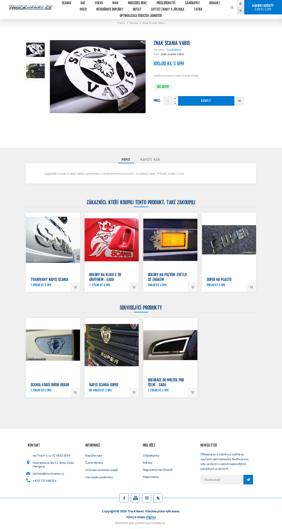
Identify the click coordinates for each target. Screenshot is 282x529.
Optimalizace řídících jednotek (141, 15)
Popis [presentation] (126, 159)
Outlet (137, 9)
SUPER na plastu (219, 280)
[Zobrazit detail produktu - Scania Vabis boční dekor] (53, 345)
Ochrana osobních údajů (101, 470)
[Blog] (157, 497)
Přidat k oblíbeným (239, 101)
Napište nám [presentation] (150, 159)
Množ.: (157, 100)
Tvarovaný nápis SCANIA (49, 280)
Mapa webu (151, 476)
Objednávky (151, 455)
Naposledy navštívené (157, 469)
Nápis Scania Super (104, 385)
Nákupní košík (262, 7)
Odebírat (248, 479)
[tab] (126, 159)
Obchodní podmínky (99, 477)
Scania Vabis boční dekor (50, 385)
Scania (66, 3)
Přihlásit (243, 4)
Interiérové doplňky (109, 9)
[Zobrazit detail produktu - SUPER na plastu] (229, 240)
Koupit (206, 101)
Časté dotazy (94, 462)
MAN (115, 3)
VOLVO (99, 3)
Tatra (198, 9)
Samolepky (192, 3)
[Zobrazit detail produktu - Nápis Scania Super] (112, 345)
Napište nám (93, 455)
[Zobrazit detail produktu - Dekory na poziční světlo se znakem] (170, 240)
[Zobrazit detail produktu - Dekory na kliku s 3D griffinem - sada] (112, 240)
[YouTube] (135, 497)
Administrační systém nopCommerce (140, 523)
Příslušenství (166, 3)
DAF (83, 3)
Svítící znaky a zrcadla (168, 9)
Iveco (83, 9)
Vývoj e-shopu (141, 517)
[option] (35, 49)
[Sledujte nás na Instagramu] (146, 497)
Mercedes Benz (137, 3)
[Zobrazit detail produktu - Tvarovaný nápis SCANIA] (53, 240)
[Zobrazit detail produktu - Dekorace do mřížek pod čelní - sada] (170, 345)
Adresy (147, 462)
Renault (214, 3)
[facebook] (124, 497)
